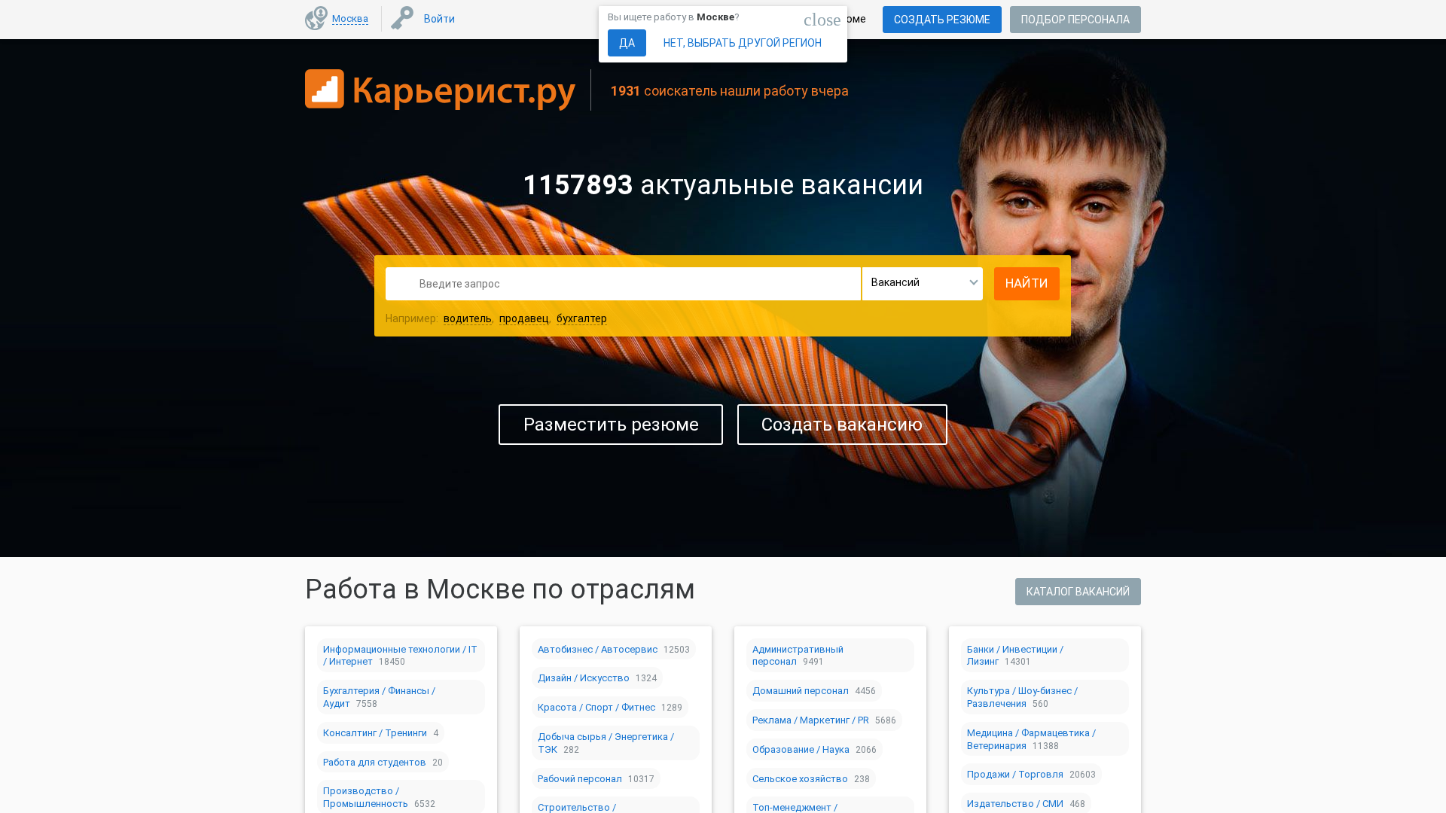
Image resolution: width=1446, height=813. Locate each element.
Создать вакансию (842, 424)
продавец (524, 318)
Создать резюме (942, 20)
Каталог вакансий (1078, 592)
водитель (468, 318)
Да (627, 43)
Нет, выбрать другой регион (743, 43)
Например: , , (496, 318)
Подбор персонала (1075, 20)
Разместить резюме (611, 424)
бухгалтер (582, 318)
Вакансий (895, 282)
